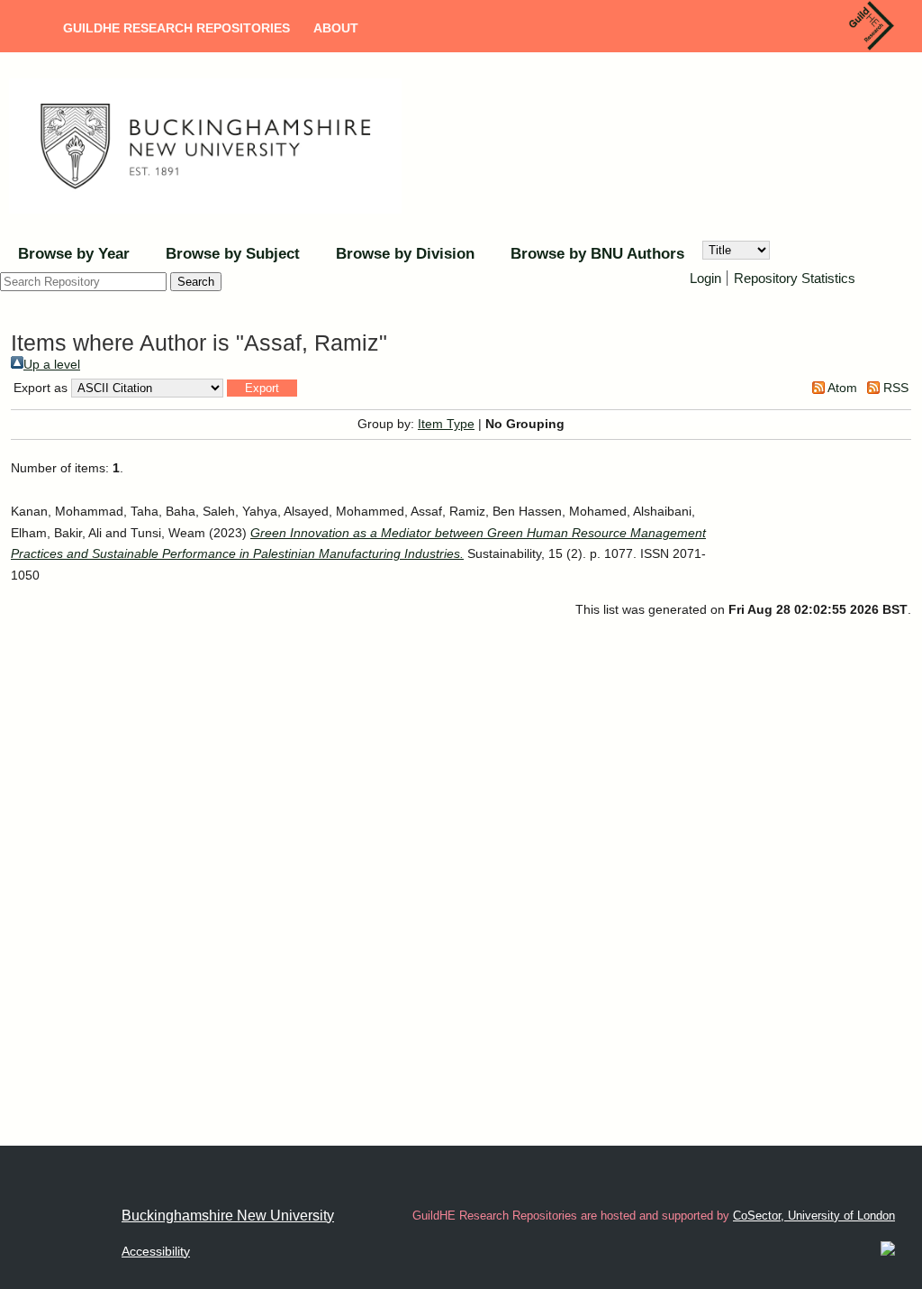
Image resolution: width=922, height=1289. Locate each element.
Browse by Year (74, 253)
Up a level (51, 364)
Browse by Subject (233, 253)
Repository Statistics (794, 278)
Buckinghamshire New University (228, 1215)
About (335, 28)
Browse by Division (405, 253)
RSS (894, 387)
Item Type (446, 423)
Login (705, 278)
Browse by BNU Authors (597, 253)
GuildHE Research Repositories (176, 28)
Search (195, 281)
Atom (841, 387)
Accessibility (156, 1251)
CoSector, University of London (814, 1215)
